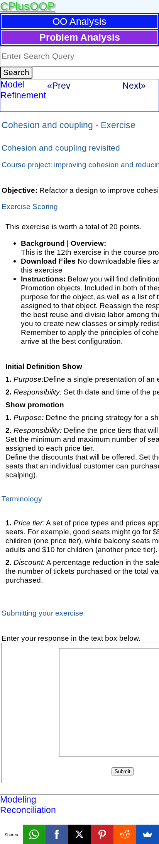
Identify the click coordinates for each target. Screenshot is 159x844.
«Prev (59, 86)
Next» (134, 86)
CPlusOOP (27, 6)
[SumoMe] (147, 834)
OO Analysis (79, 21)
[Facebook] (57, 834)
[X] (79, 834)
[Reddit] (124, 834)
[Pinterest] (102, 834)
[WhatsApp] (34, 834)
